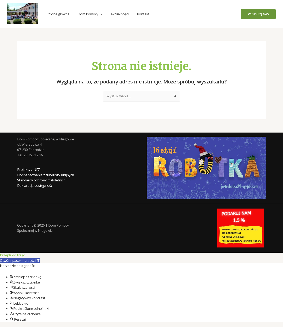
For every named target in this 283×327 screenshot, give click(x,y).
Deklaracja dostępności (35, 185)
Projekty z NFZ (28, 169)
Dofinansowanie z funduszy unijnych (45, 175)
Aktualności (120, 14)
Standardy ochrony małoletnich (41, 180)
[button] (100, 14)
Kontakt (143, 14)
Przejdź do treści (12, 255)
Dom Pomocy (88, 14)
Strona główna (58, 14)
